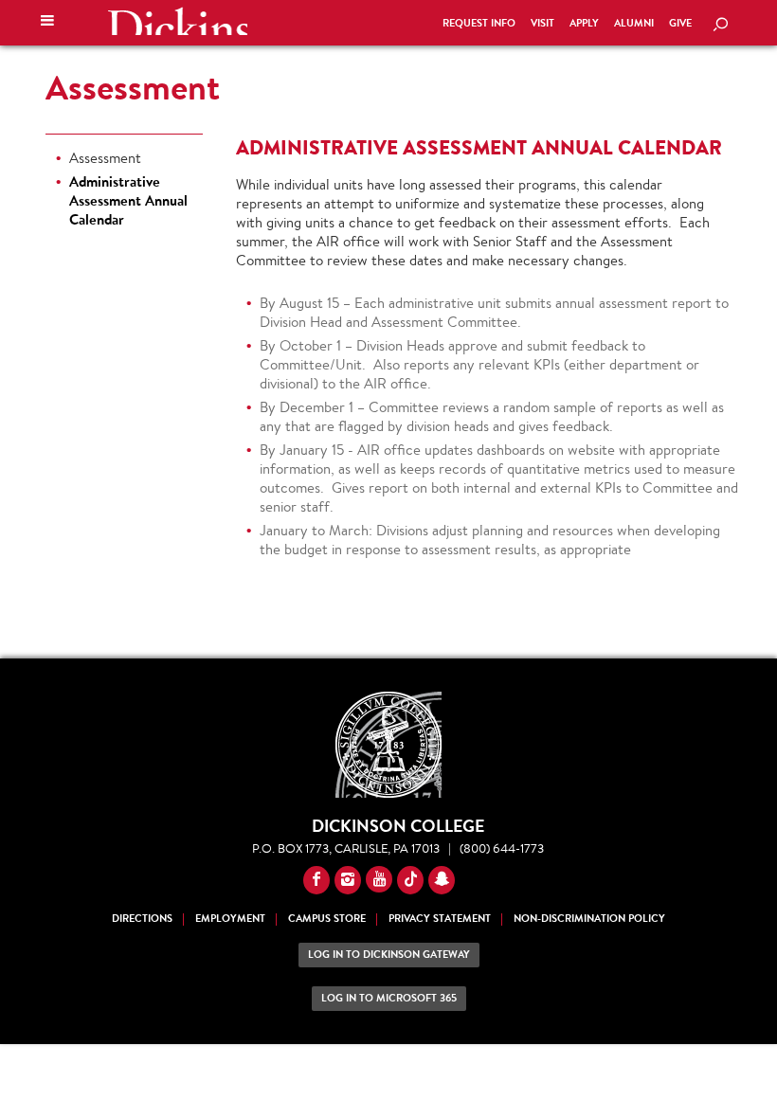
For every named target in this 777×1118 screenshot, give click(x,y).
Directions (142, 918)
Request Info (479, 23)
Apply (584, 23)
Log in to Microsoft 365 (389, 998)
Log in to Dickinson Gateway (389, 954)
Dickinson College (177, 21)
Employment (230, 918)
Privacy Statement (439, 918)
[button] (47, 22)
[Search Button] (720, 25)
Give (680, 23)
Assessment (132, 87)
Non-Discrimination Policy (589, 918)
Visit (542, 23)
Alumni (634, 23)
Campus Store (327, 918)
